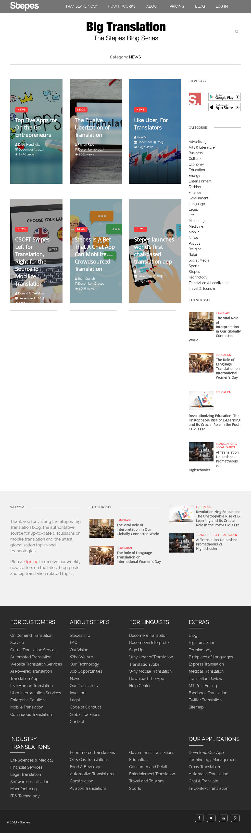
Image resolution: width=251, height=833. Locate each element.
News (193, 238)
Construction (81, 781)
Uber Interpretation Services (35, 693)
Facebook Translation (208, 693)
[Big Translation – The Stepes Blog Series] (125, 31)
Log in (222, 6)
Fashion (195, 187)
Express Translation (206, 664)
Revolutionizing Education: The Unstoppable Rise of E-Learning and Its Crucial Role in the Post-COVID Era (214, 422)
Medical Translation (206, 671)
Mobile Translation (26, 707)
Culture (195, 159)
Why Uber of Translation (151, 657)
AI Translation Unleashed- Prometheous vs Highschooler (217, 544)
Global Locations (85, 714)
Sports (194, 266)
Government (198, 198)
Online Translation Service (33, 650)
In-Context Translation (208, 788)
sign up (31, 561)
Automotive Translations (92, 774)
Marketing (197, 221)
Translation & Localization (209, 283)
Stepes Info (80, 635)
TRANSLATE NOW (81, 6)
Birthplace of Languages (211, 657)
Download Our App (206, 752)
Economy (196, 164)
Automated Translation (30, 657)
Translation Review (205, 678)
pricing (177, 6)
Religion (195, 249)
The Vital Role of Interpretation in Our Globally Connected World (138, 529)
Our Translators (84, 685)
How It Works (122, 6)
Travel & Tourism (202, 289)
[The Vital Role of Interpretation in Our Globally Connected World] (201, 321)
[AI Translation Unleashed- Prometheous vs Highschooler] (201, 452)
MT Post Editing (203, 685)
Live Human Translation (31, 685)
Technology (198, 277)
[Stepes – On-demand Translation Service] (24, 5)
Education (197, 170)
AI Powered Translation (31, 671)
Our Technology (84, 664)
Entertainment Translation (152, 774)
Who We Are (81, 657)
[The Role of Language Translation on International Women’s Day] (201, 363)
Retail (193, 255)
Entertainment (200, 181)
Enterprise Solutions (28, 700)
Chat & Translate (203, 781)
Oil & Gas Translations (89, 759)
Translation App (24, 678)
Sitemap (196, 707)
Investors (78, 693)
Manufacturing (23, 789)
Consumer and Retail (148, 766)
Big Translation (202, 642)
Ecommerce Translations (92, 752)
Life (192, 215)
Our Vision (79, 650)
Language (197, 204)
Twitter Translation (205, 700)
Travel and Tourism (146, 781)
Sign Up (136, 650)
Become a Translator (148, 635)
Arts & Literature (202, 147)
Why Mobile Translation (150, 671)
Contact (77, 721)
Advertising (198, 142)
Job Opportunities (86, 671)
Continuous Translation (31, 714)
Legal (193, 209)
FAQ (73, 642)
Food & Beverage (85, 766)
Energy (194, 176)
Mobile (194, 232)
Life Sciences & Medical (31, 760)
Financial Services (26, 767)
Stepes (194, 272)
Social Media (199, 260)
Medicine (196, 226)
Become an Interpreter (149, 642)
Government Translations (151, 752)
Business (196, 153)
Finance (195, 192)
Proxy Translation (204, 766)
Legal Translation (25, 774)
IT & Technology (25, 796)
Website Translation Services (36, 664)
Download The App (146, 678)
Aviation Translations (88, 788)
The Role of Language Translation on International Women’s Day (228, 368)
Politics (194, 243)
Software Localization (29, 781)
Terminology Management (213, 759)
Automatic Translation (208, 774)
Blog (200, 6)
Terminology (200, 650)
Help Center (140, 685)
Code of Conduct (85, 707)
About (152, 6)
